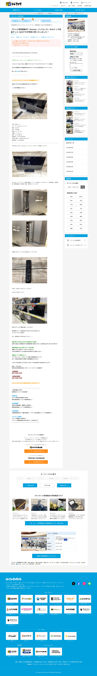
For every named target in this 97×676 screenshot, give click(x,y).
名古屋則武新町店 (65, 562)
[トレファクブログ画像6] (29, 323)
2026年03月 (69, 171)
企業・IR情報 (71, 5)
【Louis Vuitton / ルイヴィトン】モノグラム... (79, 100)
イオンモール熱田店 (55, 562)
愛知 (81, 220)
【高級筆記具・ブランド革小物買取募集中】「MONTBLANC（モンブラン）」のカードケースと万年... (76, 516)
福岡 (71, 228)
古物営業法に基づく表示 (40, 662)
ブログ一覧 (47, 485)
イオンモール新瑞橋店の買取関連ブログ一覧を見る (46, 523)
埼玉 (71, 200)
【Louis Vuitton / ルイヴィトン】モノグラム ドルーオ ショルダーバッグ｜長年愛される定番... (20, 516)
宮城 (71, 220)
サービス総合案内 (75, 240)
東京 (71, 196)
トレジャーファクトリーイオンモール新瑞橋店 (74, 34)
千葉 (71, 204)
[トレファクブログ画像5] (29, 283)
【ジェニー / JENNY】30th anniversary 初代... (80, 89)
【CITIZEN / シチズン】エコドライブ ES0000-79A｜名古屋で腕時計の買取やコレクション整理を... (58, 516)
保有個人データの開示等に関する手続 (72, 662)
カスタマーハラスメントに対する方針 (42, 664)
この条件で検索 (76, 70)
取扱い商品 (59, 10)
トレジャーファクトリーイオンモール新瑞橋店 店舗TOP (34, 13)
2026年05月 (69, 162)
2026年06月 (69, 157)
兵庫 (71, 216)
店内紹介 (26, 21)
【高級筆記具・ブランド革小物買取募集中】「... (79, 131)
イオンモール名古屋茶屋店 (29, 563)
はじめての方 (76, 2)
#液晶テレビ (19, 37)
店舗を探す (16, 10)
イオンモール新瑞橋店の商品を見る (36, 451)
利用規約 (29, 664)
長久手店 (47, 562)
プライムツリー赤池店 (75, 562)
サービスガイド (55, 5)
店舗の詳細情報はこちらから (46, 556)
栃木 (71, 208)
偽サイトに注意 (58, 664)
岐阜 (71, 224)
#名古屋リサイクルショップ (47, 37)
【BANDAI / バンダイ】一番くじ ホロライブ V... (80, 120)
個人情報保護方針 (27, 662)
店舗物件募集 (88, 5)
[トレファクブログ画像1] (29, 119)
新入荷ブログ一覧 (19, 13)
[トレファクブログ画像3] (29, 215)
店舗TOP (16, 21)
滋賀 (71, 212)
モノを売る (38, 10)
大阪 (81, 208)
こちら (27, 43)
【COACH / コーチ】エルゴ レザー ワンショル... (79, 83)
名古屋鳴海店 (32, 562)
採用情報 (80, 5)
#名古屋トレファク (35, 37)
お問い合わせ (66, 664)
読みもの (63, 5)
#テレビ (12, 37)
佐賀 (81, 228)
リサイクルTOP (12, 13)
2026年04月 (69, 166)
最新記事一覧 (70, 143)
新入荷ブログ (80, 10)
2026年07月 (69, 152)
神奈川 (81, 196)
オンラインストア (87, 2)
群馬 (81, 204)
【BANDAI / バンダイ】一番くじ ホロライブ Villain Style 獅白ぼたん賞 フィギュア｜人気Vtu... (39, 516)
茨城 (81, 200)
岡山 (81, 224)
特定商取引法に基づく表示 (54, 662)
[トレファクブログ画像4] (29, 246)
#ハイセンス (26, 37)
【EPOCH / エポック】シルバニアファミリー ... (79, 94)
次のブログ (63, 485)
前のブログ (31, 485)
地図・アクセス (46, 21)
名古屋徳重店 (40, 562)
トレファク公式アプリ (76, 245)
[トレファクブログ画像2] (29, 177)
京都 (81, 212)
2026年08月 (69, 147)
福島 (81, 216)
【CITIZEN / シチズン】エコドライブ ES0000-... (80, 125)
